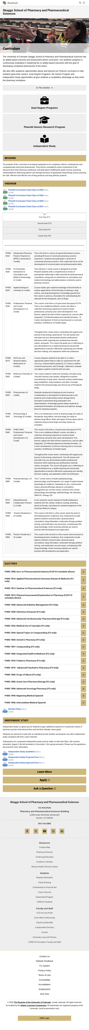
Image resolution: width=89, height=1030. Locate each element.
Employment (44, 989)
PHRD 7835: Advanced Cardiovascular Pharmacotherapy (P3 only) (37, 619)
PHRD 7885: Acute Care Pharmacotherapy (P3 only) (30, 681)
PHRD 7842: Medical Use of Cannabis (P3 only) (27, 626)
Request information (44, 878)
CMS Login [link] (44, 1018)
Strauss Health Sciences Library (44, 867)
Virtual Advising (44, 882)
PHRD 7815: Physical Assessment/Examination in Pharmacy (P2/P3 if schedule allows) (38, 596)
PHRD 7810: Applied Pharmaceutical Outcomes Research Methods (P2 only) (39, 580)
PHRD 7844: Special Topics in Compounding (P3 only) (31, 633)
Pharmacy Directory (44, 852)
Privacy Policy (44, 970)
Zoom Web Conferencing (44, 918)
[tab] (44, 217)
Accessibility (44, 980)
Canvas (44, 932)
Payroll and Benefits (44, 923)
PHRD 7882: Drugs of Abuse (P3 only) (23, 674)
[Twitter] (36, 835)
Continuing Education (44, 857)
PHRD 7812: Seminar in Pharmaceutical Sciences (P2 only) (33, 588)
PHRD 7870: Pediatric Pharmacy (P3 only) (25, 660)
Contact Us (44, 956)
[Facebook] (27, 835)
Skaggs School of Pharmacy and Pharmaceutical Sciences (36, 12)
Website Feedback (44, 961)
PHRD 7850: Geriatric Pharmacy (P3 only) (25, 640)
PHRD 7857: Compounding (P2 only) (22, 646)
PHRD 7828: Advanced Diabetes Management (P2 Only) (31, 605)
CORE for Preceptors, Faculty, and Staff (44, 942)
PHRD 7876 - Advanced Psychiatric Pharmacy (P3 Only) (32, 667)
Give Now (44, 994)
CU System (44, 966)
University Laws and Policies (44, 937)
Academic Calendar (44, 862)
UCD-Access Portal (45, 913)
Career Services (44, 892)
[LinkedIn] (62, 835)
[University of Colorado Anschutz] (10, 3)
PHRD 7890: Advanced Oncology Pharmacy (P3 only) (30, 688)
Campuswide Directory (44, 927)
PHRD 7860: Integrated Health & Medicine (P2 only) (30, 654)
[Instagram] (53, 835)
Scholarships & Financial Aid (44, 887)
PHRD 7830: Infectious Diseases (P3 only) (25, 612)
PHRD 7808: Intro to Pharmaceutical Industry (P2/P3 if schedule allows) (40, 571)
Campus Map (44, 847)
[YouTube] (44, 835)
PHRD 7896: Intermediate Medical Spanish (25, 702)
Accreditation (44, 984)
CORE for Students (44, 902)
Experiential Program (44, 897)
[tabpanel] (44, 398)
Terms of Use (44, 975)
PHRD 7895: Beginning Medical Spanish (24, 695)
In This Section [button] (43, 88)
